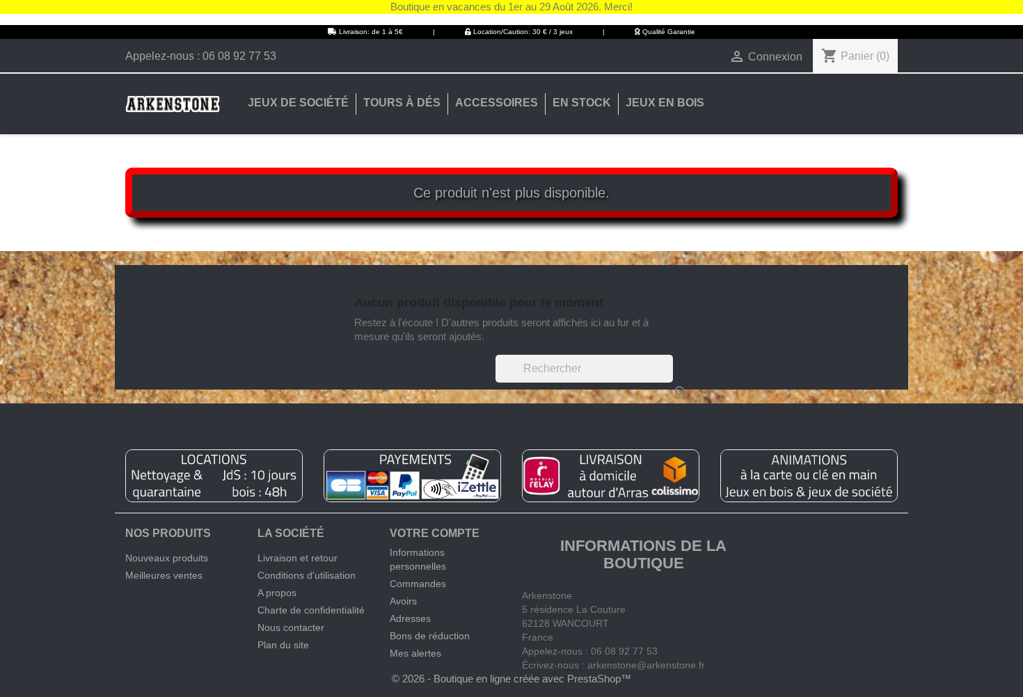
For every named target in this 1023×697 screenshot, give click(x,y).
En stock (582, 103)
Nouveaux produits (166, 557)
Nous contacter (290, 627)
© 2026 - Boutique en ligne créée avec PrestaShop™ (511, 678)
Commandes (418, 583)
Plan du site (283, 644)
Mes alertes (415, 653)
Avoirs (403, 601)
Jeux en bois (665, 103)
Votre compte (434, 533)
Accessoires (496, 103)
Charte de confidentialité (311, 610)
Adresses (410, 618)
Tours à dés (402, 103)
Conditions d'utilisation (306, 575)
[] (667, 378)
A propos (276, 592)
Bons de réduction (430, 635)
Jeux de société (298, 103)
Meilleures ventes (164, 575)
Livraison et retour (297, 557)
